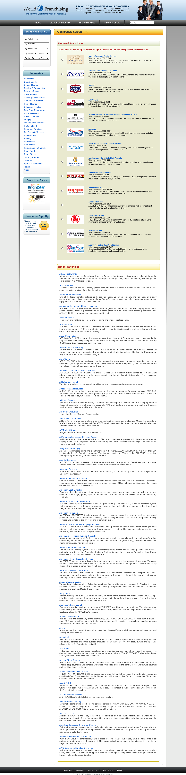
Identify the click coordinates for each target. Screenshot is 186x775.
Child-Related (30, 94)
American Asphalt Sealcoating (73, 478)
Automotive (29, 78)
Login (119, 770)
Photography (30, 135)
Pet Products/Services (34, 132)
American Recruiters (68, 513)
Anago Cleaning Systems (71, 582)
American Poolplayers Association (74, 501)
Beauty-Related (31, 85)
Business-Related (32, 91)
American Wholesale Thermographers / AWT (79, 524)
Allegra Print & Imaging (70, 448)
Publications (29, 141)
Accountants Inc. (67, 317)
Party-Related (30, 126)
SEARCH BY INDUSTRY (60, 23)
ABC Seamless (66, 285)
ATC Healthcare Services (70, 694)
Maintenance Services (34, 122)
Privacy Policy (107, 770)
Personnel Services (33, 129)
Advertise (80, 770)
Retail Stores (30, 154)
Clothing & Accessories (34, 97)
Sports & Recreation (33, 163)
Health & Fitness (31, 116)
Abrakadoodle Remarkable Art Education (78, 306)
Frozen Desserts (31, 113)
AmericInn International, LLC (72, 547)
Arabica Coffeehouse (69, 616)
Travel (27, 167)
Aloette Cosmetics (67, 460)
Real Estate (29, 144)
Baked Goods (30, 82)
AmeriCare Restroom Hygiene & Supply (77, 536)
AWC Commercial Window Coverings (76, 748)
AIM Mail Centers (67, 400)
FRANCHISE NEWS (87, 23)
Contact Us (92, 770)
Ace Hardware (66, 324)
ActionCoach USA (67, 336)
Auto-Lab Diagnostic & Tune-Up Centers (77, 725)
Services (28, 160)
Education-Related (32, 107)
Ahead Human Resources (71, 389)
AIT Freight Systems (68, 430)
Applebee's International (70, 605)
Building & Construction (34, 88)
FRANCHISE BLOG (112, 23)
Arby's (62, 628)
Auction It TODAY (67, 713)
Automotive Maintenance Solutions (75, 736)
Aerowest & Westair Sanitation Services (77, 370)
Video (26, 170)
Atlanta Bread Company (70, 701)
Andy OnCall (65, 593)
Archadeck (64, 637)
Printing (27, 138)
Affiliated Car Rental (68, 382)
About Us (67, 770)
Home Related (30, 104)
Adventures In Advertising (71, 347)
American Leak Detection (71, 490)
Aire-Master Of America (70, 418)
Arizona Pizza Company (70, 660)
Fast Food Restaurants (34, 110)
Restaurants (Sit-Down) (35, 148)
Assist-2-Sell (65, 683)
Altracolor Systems (68, 469)
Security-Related (31, 157)
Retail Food (29, 151)
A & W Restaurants (68, 274)
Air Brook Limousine (68, 412)
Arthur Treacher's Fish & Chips (73, 671)
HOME (38, 23)
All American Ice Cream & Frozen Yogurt (77, 437)
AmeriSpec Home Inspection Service (76, 559)
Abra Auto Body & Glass (70, 294)
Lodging (28, 119)
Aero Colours (65, 359)
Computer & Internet (33, 100)
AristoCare (64, 648)
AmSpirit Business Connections (73, 570)
